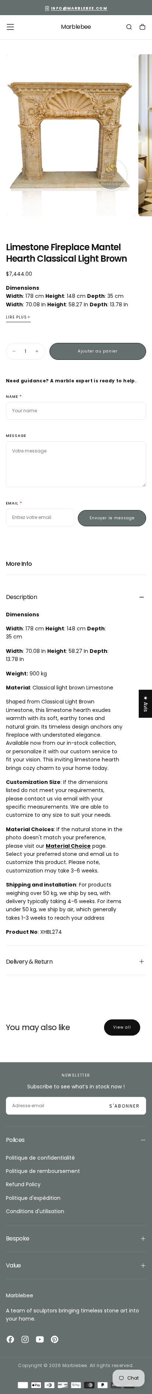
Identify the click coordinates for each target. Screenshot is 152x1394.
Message (16, 436)
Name (12, 397)
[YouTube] (39, 1339)
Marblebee (19, 1295)
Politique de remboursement (43, 1171)
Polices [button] (15, 1140)
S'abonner (124, 1106)
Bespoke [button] (18, 1238)
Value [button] (13, 1265)
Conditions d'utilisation (35, 1211)
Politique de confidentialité (40, 1157)
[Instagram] (25, 1339)
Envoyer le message (112, 518)
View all (122, 1027)
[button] (10, 27)
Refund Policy (23, 1184)
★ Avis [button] (145, 703)
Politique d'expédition (33, 1198)
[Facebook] (10, 1339)
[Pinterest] (54, 1339)
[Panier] (142, 27)
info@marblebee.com (79, 8)
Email (12, 503)
